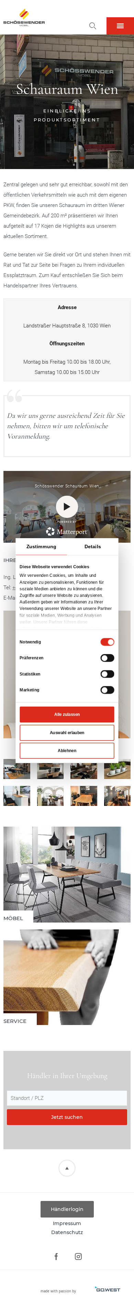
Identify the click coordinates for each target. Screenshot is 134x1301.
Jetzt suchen (67, 1117)
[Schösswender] (24, 17)
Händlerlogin (67, 1209)
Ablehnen (67, 750)
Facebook (56, 1256)
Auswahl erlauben (67, 732)
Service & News (67, 977)
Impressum (67, 1223)
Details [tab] (93, 546)
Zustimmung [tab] (41, 546)
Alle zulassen (67, 714)
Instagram (78, 1256)
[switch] (107, 657)
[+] (16, 769)
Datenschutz (67, 1232)
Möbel (67, 875)
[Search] (93, 26)
